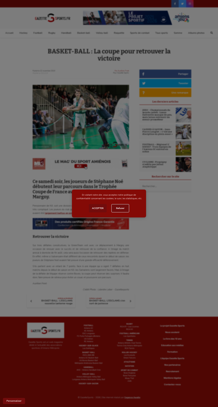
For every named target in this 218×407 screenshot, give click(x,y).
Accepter (98, 208)
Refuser (120, 208)
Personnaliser (14, 400)
